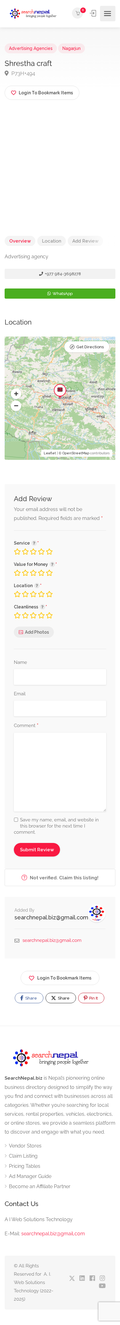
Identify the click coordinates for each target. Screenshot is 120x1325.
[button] (16, 394)
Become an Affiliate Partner (39, 1186)
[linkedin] (82, 1278)
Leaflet (50, 453)
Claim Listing (23, 1156)
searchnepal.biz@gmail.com (51, 917)
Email (20, 694)
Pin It (93, 998)
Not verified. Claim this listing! (63, 878)
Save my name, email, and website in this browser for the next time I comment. (56, 826)
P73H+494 (22, 73)
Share (30, 998)
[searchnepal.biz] (33, 13)
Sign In (93, 13)
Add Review (85, 241)
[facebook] (92, 1278)
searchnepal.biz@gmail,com (53, 1234)
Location (51, 241)
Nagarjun (71, 48)
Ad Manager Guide (30, 1176)
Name (20, 662)
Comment (26, 726)
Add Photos (37, 632)
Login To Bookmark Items (64, 977)
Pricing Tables (24, 1166)
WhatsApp (62, 293)
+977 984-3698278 (62, 274)
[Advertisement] (60, 175)
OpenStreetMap (75, 453)
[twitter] (72, 1278)
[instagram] (102, 1278)
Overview (20, 241)
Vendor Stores (25, 1146)
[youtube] (102, 1286)
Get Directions (90, 347)
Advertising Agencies (31, 48)
